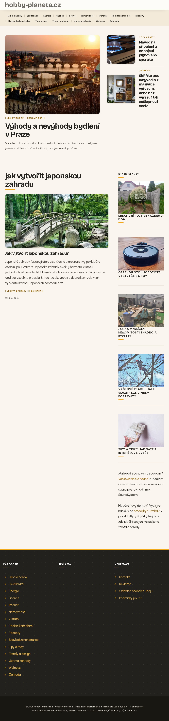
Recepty (139, 16)
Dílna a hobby (15, 16)
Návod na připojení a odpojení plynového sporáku (148, 51)
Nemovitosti (87, 16)
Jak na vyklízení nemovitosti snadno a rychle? (137, 332)
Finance (60, 16)
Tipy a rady (41, 21)
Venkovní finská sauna (133, 479)
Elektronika (32, 16)
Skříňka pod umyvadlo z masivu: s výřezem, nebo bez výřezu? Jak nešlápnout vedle (149, 90)
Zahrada (114, 21)
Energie (47, 16)
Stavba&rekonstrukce (19, 21)
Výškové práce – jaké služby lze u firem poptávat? (136, 392)
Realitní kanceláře (121, 16)
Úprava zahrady (82, 21)
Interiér (73, 16)
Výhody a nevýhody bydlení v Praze (52, 130)
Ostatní (103, 16)
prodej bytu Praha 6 (147, 511)
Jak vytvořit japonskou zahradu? (36, 253)
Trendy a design (60, 21)
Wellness (100, 21)
